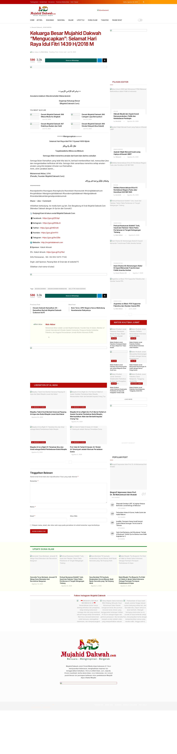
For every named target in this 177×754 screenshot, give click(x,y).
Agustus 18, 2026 (132, 157)
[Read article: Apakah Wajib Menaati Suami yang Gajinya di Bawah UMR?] (128, 139)
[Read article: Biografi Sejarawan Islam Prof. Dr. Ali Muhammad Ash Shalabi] (128, 476)
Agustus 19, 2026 (77, 421)
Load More (128, 399)
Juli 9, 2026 (132, 309)
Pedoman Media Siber (62, 2)
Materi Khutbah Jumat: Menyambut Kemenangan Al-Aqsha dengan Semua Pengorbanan (137, 367)
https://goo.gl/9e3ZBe (51, 238)
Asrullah (118, 121)
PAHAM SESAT (117, 20)
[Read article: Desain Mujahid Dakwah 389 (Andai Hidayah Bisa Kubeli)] (75, 126)
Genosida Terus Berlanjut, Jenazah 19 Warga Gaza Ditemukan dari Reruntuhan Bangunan (43, 579)
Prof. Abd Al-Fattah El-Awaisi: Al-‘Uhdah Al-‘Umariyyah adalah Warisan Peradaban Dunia (86, 449)
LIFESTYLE (80, 20)
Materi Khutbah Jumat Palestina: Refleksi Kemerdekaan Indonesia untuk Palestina (136, 344)
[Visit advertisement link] (103, 10)
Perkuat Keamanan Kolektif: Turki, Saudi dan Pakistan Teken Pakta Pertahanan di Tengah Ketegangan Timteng (127, 229)
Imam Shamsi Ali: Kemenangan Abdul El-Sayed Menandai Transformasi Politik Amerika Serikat (128, 268)
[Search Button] (146, 20)
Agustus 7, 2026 (137, 273)
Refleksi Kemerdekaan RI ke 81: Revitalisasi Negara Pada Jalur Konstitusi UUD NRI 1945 (126, 190)
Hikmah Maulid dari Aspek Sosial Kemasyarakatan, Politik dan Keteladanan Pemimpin (126, 116)
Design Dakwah (40, 289)
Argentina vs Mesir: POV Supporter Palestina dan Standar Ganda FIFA (127, 305)
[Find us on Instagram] (140, 2)
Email (32, 516)
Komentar (34, 481)
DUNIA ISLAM (92, 20)
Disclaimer (51, 2)
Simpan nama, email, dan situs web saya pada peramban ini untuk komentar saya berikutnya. (66, 525)
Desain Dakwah (37, 27)
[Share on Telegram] (99, 60)
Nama (33, 507)
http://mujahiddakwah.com (52, 242)
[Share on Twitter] (104, 60)
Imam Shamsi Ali (121, 273)
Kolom (116, 111)
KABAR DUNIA (117, 223)
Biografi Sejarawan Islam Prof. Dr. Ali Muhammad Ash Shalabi (123, 493)
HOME (32, 20)
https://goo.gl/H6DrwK (49, 228)
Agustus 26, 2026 (133, 121)
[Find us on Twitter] (143, 2)
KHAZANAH (50, 20)
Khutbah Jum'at (136, 383)
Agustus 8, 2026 (133, 235)
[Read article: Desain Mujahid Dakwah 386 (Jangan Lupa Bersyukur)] (75, 116)
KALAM (70, 20)
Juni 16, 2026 (71, 52)
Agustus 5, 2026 (76, 454)
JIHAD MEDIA (47, 27)
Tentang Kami (34, 2)
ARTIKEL (40, 20)
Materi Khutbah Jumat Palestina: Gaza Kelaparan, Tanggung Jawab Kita (137, 389)
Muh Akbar (44, 52)
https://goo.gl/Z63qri (51, 218)
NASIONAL (61, 20)
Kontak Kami (43, 2)
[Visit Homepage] (43, 10)
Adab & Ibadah (118, 149)
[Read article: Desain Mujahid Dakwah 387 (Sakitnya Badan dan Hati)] (34, 126)
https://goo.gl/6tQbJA (52, 223)
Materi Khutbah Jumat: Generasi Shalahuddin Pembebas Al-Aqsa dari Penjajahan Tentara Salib (118, 390)
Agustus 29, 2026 (37, 417)
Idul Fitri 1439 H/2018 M (77, 289)
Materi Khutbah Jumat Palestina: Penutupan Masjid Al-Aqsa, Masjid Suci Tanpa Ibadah (118, 344)
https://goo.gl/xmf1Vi (49, 233)
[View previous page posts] (66, 462)
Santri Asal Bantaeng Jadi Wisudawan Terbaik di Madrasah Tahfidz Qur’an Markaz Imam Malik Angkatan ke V (131, 534)
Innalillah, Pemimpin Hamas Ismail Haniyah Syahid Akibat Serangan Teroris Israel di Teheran (129, 523)
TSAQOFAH (105, 20)
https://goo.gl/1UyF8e (55, 252)
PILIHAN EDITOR (118, 263)
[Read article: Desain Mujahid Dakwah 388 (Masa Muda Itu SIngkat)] (34, 116)
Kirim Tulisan (74, 2)
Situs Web (73, 516)
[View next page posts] (70, 462)
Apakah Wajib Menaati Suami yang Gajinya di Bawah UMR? (127, 153)
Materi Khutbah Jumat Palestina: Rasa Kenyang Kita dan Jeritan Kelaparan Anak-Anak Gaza (118, 367)
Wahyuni (118, 157)
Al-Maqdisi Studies (38, 407)
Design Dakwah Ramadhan (57, 289)
